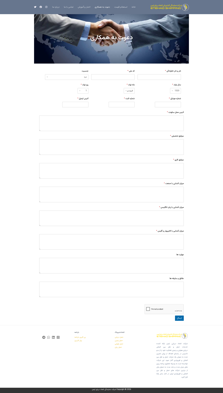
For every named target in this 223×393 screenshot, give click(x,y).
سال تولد (176, 85)
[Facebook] (41, 7)
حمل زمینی (119, 340)
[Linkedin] (53, 337)
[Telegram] (43, 337)
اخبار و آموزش (84, 7)
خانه (134, 7)
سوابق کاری (178, 160)
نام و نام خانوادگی (173, 71)
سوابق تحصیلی (177, 136)
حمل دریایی (119, 337)
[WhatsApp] (48, 337)
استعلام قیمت (120, 7)
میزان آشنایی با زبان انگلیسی (171, 207)
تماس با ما (68, 7)
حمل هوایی (119, 344)
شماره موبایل (175, 98)
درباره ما (55, 7)
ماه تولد (131, 85)
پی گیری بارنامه (80, 337)
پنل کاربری (78, 340)
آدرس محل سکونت (175, 112)
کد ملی (131, 71)
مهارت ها (180, 255)
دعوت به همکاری (102, 7)
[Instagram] (46, 7)
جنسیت (85, 71)
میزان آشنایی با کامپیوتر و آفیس (170, 231)
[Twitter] (35, 7)
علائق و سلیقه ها (177, 278)
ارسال (179, 318)
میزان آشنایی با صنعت (174, 183)
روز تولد (84, 85)
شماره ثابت (129, 98)
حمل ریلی (118, 347)
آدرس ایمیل (82, 98)
